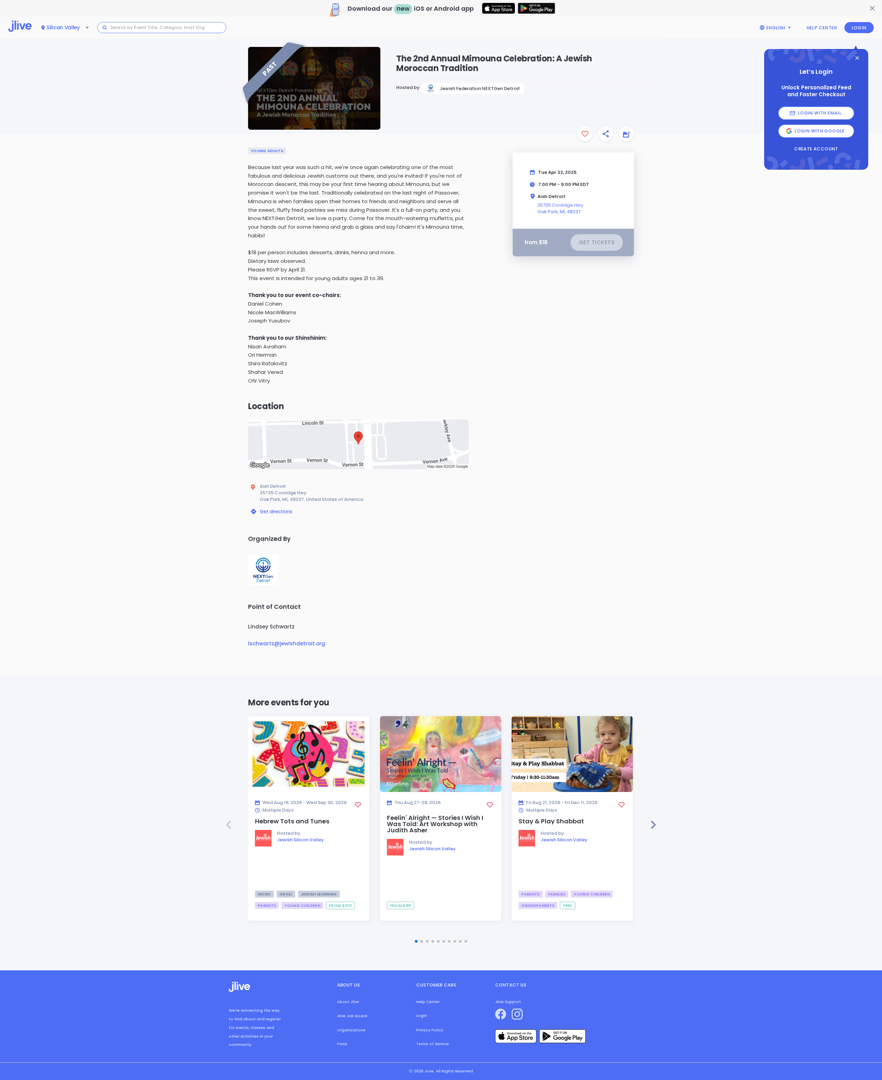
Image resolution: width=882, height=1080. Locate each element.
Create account (816, 149)
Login (859, 27)
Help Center (822, 27)
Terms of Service (432, 1044)
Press (342, 1044)
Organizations (351, 1030)
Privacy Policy (429, 1030)
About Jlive (348, 1001)
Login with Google (819, 131)
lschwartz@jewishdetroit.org (286, 643)
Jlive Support (508, 1001)
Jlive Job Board (352, 1016)
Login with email (819, 113)
